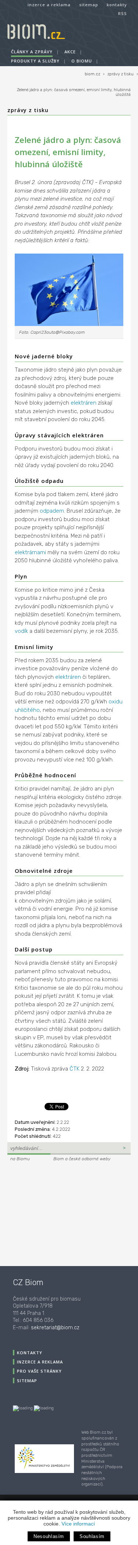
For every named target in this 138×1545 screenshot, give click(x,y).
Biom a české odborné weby (81, 1158)
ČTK (74, 1068)
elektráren (83, 402)
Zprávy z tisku (28, 110)
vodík (21, 631)
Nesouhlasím (48, 1536)
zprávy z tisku (120, 74)
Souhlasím (92, 1536)
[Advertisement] (53, 1213)
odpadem (52, 511)
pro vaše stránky (39, 1371)
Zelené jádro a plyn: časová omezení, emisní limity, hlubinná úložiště (74, 92)
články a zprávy (32, 51)
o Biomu (81, 61)
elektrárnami (30, 552)
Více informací (78, 1524)
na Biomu (20, 1158)
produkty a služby (35, 61)
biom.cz (92, 74)
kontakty (117, 4)
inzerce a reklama (49, 4)
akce (70, 51)
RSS (122, 13)
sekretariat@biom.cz (55, 1327)
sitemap (88, 4)
